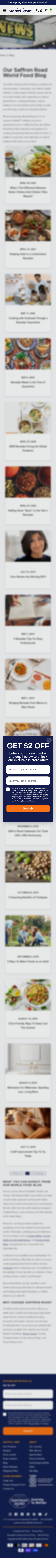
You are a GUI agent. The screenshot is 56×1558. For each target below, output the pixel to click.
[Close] (49, 740)
